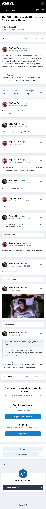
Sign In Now (23, 434)
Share (23, 449)
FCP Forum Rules (11, 487)
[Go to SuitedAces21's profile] (4, 264)
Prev (8, 38)
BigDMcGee (15, 48)
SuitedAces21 (10, 27)
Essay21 (13, 124)
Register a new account (23, 417)
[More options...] (41, 49)
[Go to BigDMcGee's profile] (4, 49)
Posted (18, 50)
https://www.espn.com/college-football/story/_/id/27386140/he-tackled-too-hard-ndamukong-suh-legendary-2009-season (22, 77)
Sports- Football (24, 29)
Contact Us (23, 505)
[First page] (3, 38)
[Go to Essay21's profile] (4, 125)
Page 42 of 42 (22, 38)
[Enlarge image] (23, 306)
